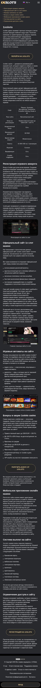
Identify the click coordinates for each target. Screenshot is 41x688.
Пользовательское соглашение (20, 673)
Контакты (32, 677)
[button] (37, 680)
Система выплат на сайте (12, 19)
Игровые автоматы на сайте (13, 12)
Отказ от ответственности (27, 669)
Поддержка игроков (31, 666)
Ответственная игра (16, 666)
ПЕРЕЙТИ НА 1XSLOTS (20, 56)
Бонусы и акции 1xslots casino (13, 15)
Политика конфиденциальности (16, 677)
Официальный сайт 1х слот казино (15, 10)
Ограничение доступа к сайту (13, 21)
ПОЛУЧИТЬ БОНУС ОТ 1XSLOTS (20, 468)
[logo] (8, 2)
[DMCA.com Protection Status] (20, 659)
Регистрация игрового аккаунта (14, 8)
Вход (20, 685)
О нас (5, 666)
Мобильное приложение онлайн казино (17, 17)
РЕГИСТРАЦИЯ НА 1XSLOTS (20, 632)
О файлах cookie (11, 669)
